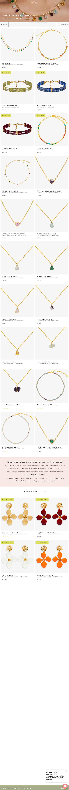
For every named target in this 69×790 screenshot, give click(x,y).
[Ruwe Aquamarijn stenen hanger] (51, 343)
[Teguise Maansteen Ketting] (17, 428)
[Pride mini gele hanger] (17, 343)
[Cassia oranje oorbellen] (51, 556)
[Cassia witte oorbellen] (17, 556)
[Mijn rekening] (61, 2)
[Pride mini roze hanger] (17, 300)
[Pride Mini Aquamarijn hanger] (51, 215)
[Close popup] (66, 772)
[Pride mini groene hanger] (51, 258)
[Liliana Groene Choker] (17, 87)
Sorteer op (62, 24)
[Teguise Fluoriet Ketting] (51, 386)
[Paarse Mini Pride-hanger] (51, 300)
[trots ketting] (17, 44)
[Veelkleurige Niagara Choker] (51, 44)
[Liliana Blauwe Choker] (51, 87)
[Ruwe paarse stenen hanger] (17, 386)
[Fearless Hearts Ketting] (17, 172)
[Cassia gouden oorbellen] (17, 514)
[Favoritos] (57, 2)
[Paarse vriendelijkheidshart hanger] (51, 172)
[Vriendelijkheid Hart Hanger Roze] (17, 215)
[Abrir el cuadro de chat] (65, 786)
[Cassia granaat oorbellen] (51, 514)
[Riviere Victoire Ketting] (51, 129)
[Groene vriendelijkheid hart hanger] (51, 428)
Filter (3, 24)
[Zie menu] (3, 2)
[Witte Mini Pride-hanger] (17, 258)
